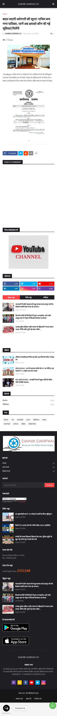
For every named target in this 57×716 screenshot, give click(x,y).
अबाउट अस (19, 698)
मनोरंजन (15, 424)
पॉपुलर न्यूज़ (11, 297)
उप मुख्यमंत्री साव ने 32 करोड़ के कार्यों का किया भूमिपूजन (33, 514)
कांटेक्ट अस (37, 698)
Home (5, 14)
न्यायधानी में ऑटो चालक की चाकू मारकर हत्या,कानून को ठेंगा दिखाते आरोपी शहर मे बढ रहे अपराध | (34, 305)
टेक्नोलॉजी (20, 420)
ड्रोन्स (28, 420)
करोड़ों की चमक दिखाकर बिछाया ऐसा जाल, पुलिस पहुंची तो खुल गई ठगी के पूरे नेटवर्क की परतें (33, 537)
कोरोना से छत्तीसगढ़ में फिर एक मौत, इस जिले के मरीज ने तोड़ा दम (35, 358)
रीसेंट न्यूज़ (28, 297)
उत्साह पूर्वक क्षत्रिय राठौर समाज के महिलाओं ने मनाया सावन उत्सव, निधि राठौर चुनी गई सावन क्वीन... (34, 328)
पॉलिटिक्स (28, 404)
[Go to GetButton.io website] (6, 713)
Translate (21, 501)
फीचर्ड (44, 420)
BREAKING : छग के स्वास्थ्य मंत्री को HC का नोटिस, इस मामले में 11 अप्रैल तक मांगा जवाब (35, 369)
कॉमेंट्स (45, 297)
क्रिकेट (28, 400)
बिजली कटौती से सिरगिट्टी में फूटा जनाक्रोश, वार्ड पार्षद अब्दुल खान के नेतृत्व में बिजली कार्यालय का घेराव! (33, 316)
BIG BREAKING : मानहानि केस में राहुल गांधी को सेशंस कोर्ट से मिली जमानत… (34, 380)
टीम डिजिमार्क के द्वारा (32, 693)
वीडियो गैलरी (32, 424)
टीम (13, 420)
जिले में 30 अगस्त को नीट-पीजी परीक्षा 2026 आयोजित (32, 525)
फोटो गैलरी (7, 424)
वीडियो (23, 424)
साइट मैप (28, 698)
